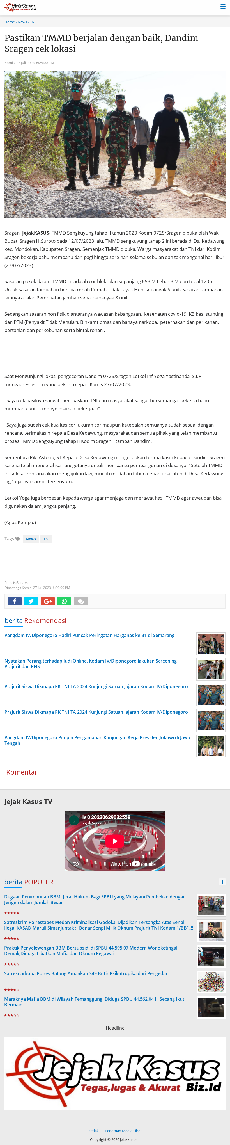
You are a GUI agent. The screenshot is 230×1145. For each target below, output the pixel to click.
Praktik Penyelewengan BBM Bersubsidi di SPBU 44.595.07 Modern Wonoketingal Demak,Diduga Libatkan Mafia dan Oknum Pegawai (90, 951)
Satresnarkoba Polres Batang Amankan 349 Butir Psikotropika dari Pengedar (86, 973)
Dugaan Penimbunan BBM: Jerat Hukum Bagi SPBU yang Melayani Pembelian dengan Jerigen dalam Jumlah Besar (95, 900)
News (31, 538)
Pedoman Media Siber (123, 1130)
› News (21, 21)
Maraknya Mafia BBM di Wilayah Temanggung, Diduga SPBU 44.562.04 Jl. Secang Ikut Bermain (94, 1002)
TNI (46, 538)
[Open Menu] (223, 6)
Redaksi (94, 1130)
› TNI (32, 21)
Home (9, 21)
